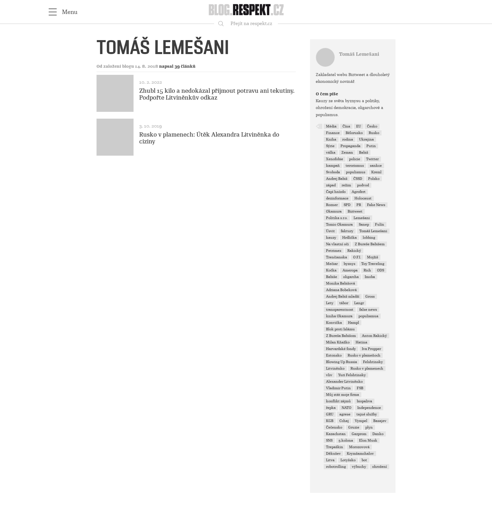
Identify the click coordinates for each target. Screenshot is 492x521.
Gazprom (359, 434)
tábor (343, 303)
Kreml (376, 172)
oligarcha (351, 277)
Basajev (379, 421)
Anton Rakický (374, 335)
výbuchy (359, 466)
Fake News (376, 205)
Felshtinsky (373, 362)
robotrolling (336, 466)
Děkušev (333, 453)
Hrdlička (349, 237)
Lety (329, 303)
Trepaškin (334, 447)
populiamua (368, 316)
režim (346, 185)
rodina (347, 139)
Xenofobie (334, 159)
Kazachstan (336, 434)
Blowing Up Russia (341, 362)
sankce (376, 165)
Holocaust (363, 198)
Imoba (370, 277)
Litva (330, 460)
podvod (363, 185)
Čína (346, 126)
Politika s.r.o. (337, 218)
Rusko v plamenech (366, 368)
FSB (360, 388)
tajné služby (366, 414)
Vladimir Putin (338, 388)
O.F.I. (357, 257)
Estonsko (334, 355)
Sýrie (330, 146)
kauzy (331, 237)
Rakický (354, 250)
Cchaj (344, 421)
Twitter (372, 159)
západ (331, 185)
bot (364, 460)
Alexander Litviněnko (344, 381)
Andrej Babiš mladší (342, 296)
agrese (344, 414)
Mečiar (332, 263)
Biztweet (355, 211)
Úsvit (330, 231)
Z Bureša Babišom (341, 335)
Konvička (334, 322)
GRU (329, 414)
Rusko (374, 133)
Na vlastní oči (337, 244)
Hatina (361, 342)
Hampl (353, 322)
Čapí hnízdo (336, 192)
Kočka (331, 270)
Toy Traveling (372, 263)
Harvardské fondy (341, 349)
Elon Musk (368, 440)
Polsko (374, 178)
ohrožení (379, 466)
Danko (378, 434)
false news (368, 309)
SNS (329, 440)
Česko (372, 126)
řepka (331, 407)
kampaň (333, 165)
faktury (347, 231)
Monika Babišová (340, 283)
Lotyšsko (348, 460)
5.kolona (346, 440)
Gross (370, 296)
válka (330, 152)
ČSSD (357, 178)
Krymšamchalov (360, 453)
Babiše (331, 277)
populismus (355, 172)
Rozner (332, 205)
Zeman (347, 152)
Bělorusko (354, 133)
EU (358, 126)
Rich (367, 270)
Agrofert (359, 192)
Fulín (379, 224)
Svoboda (333, 172)
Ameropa (350, 270)
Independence (369, 407)
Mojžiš (372, 257)
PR (358, 205)
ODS (380, 270)
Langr (359, 303)
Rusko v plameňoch (364, 355)
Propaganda (350, 146)
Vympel (361, 421)
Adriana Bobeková (341, 290)
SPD (347, 205)
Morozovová (359, 447)
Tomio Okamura (339, 224)
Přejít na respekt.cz (251, 23)
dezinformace (337, 198)
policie (354, 159)
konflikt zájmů (338, 401)
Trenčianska (336, 257)
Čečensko (334, 427)
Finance (333, 133)
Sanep (364, 224)
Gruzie (353, 427)
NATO (346, 407)
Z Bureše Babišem (370, 244)
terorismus (355, 165)
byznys (349, 263)
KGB (329, 421)
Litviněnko (335, 368)
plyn (369, 427)
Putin (371, 146)
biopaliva (364, 401)
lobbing (369, 237)
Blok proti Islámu (340, 329)
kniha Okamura (339, 316)
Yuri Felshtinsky (352, 375)
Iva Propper (371, 349)
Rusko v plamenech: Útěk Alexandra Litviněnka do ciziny (209, 138)
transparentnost (339, 309)
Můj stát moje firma (342, 394)
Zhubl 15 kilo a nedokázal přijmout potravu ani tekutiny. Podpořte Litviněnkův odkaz (217, 94)
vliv (329, 375)
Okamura (334, 211)
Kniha (331, 139)
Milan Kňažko (338, 342)
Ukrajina (366, 139)
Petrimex (333, 250)
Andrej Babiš (336, 178)
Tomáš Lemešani (359, 54)
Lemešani (362, 218)
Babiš (363, 152)
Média (331, 126)
